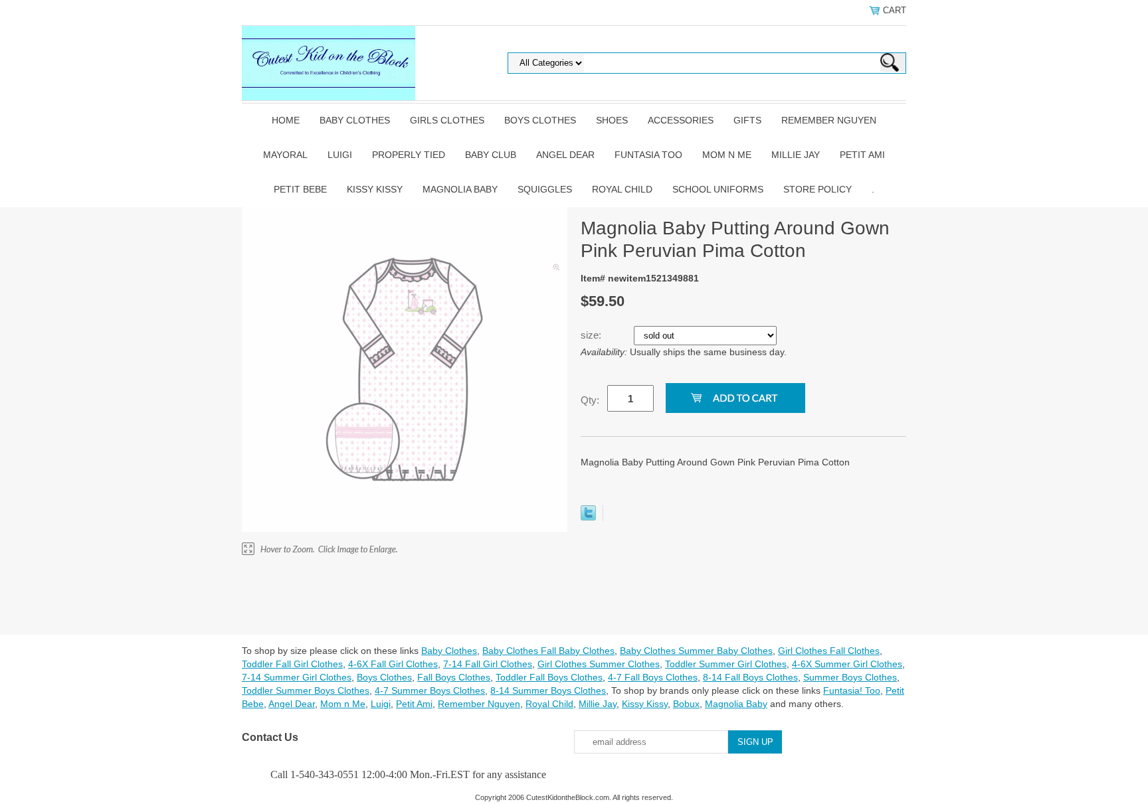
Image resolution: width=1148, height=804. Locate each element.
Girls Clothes (447, 120)
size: (592, 335)
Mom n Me (726, 154)
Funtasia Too (648, 154)
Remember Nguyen (828, 120)
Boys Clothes (540, 120)
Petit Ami (862, 154)
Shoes (612, 120)
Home (286, 120)
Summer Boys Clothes (850, 677)
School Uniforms (717, 189)
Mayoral (285, 154)
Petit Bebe (300, 189)
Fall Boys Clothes (453, 677)
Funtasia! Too (851, 690)
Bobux (686, 703)
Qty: (590, 400)
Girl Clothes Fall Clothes (829, 650)
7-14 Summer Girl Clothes (296, 677)
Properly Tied (408, 154)
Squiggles (545, 189)
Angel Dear (565, 154)
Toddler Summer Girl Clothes (726, 664)
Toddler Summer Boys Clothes (305, 690)
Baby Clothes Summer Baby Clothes (696, 650)
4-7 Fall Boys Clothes (653, 677)
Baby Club (490, 154)
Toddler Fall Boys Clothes (549, 677)
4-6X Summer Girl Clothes (847, 664)
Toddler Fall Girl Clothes (292, 664)
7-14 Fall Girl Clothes (487, 664)
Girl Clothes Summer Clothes (598, 664)
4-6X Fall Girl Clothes (393, 664)
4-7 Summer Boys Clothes (430, 690)
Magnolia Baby (460, 189)
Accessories (681, 120)
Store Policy (817, 189)
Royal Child (622, 189)
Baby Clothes (355, 120)
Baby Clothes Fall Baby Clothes (548, 650)
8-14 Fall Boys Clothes (750, 677)
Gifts (747, 120)
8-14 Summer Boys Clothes (548, 690)
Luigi (340, 154)
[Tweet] (588, 517)
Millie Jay (795, 154)
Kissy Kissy (375, 189)
